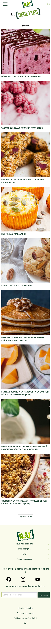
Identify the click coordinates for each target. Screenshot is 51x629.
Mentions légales (25, 608)
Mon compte (24, 548)
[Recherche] (48, 4)
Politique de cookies (25, 613)
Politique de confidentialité (25, 618)
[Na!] (27, 3)
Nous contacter (24, 559)
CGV (25, 623)
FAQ (24, 554)
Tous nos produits (24, 543)
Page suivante (25, 516)
